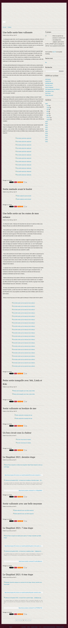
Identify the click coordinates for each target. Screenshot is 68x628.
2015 (46, 141)
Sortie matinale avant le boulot (17, 189)
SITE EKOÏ (47, 79)
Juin (48, 109)
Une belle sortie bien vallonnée (17, 32)
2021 (46, 129)
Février (48, 117)
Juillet (48, 107)
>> (30, 620)
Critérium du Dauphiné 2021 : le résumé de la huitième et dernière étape (41, 480)
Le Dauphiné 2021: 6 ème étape (18, 574)
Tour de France (48, 85)
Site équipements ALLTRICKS (52, 89)
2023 (46, 125)
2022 (46, 127)
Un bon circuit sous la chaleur (17, 432)
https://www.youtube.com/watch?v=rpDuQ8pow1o (30, 561)
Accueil (4, 27)
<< (16, 620)
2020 (46, 131)
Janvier (48, 119)
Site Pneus (47, 93)
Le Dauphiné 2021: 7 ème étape (18, 528)
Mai (47, 111)
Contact (9, 27)
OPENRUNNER (49, 83)
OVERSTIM (48, 81)
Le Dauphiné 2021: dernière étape (19, 457)
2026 (46, 103)
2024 (46, 123)
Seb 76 (54, 51)
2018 (46, 135)
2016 (46, 139)
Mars (48, 115)
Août (48, 105)
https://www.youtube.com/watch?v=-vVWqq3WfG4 (30, 490)
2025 (46, 121)
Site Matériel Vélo (49, 91)
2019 (46, 133)
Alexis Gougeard (49, 87)
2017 (46, 137)
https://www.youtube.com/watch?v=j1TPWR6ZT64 (30, 607)
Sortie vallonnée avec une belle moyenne (22, 503)
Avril (48, 113)
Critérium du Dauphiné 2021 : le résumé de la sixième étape (38, 597)
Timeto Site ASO (49, 95)
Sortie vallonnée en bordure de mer (19, 408)
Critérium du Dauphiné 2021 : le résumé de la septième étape (39, 551)
